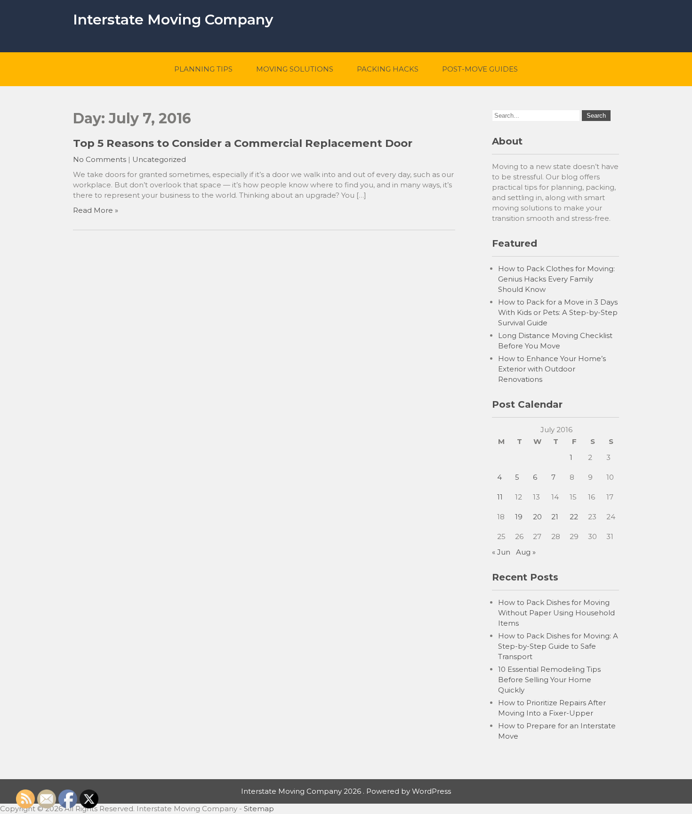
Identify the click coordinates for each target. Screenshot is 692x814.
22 (574, 516)
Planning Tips (203, 68)
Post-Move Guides (480, 68)
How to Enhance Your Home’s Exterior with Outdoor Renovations (552, 369)
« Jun (501, 552)
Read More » (95, 210)
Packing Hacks (387, 68)
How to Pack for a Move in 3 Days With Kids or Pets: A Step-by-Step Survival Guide (558, 312)
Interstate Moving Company (173, 19)
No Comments (99, 159)
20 (537, 516)
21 (554, 516)
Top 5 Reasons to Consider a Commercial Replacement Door (242, 143)
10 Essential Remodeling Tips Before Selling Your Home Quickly (549, 679)
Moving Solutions (294, 68)
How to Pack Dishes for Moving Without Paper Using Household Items (556, 613)
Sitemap (259, 808)
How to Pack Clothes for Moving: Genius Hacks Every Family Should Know (556, 279)
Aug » (526, 552)
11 (500, 496)
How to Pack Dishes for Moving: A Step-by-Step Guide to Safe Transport (558, 646)
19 (519, 516)
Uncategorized (159, 159)
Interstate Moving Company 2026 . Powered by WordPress (346, 791)
